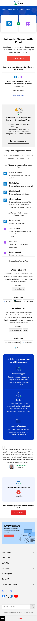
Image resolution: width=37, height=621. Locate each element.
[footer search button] (32, 606)
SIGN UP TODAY (18, 512)
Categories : (18, 285)
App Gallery (12, 9)
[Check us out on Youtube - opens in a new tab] (16, 596)
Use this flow (18, 95)
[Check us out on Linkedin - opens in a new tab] (11, 596)
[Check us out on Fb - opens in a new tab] (3, 596)
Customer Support (18, 289)
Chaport (21, 9)
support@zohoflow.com (13, 591)
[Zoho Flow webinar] (18, 533)
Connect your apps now (18, 141)
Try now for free (18, 58)
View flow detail (18, 90)
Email (25, 330)
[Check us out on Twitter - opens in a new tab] (7, 596)
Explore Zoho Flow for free (18, 261)
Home (4, 9)
